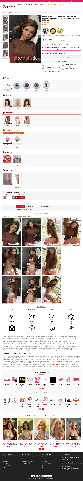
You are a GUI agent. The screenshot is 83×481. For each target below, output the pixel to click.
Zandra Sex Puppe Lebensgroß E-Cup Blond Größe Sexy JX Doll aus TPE (57, 444)
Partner (43, 469)
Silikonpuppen (5, 461)
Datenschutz (45, 461)
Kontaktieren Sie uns (46, 459)
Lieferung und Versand (47, 463)
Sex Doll (68, 340)
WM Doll (27, 356)
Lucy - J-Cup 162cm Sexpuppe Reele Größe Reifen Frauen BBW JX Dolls (73, 444)
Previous (5, 16)
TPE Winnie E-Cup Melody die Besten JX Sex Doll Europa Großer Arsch (41, 444)
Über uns (44, 457)
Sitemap (24, 459)
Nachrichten (24, 457)
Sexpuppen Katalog (26, 463)
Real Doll (55, 364)
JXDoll (7, 12)
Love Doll (4, 472)
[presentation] (40, 388)
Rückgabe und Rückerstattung (48, 467)
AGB (43, 465)
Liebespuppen (28, 4)
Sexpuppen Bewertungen (27, 461)
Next (5, 58)
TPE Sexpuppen (5, 463)
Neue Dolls (35, 9)
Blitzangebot (52, 4)
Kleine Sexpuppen (6, 465)
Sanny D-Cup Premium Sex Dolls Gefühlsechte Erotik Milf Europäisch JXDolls (25, 444)
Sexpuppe (19, 4)
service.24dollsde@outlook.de (72, 464)
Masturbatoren (24, 9)
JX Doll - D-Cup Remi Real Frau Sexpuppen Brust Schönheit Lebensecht (9, 444)
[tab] (20, 206)
